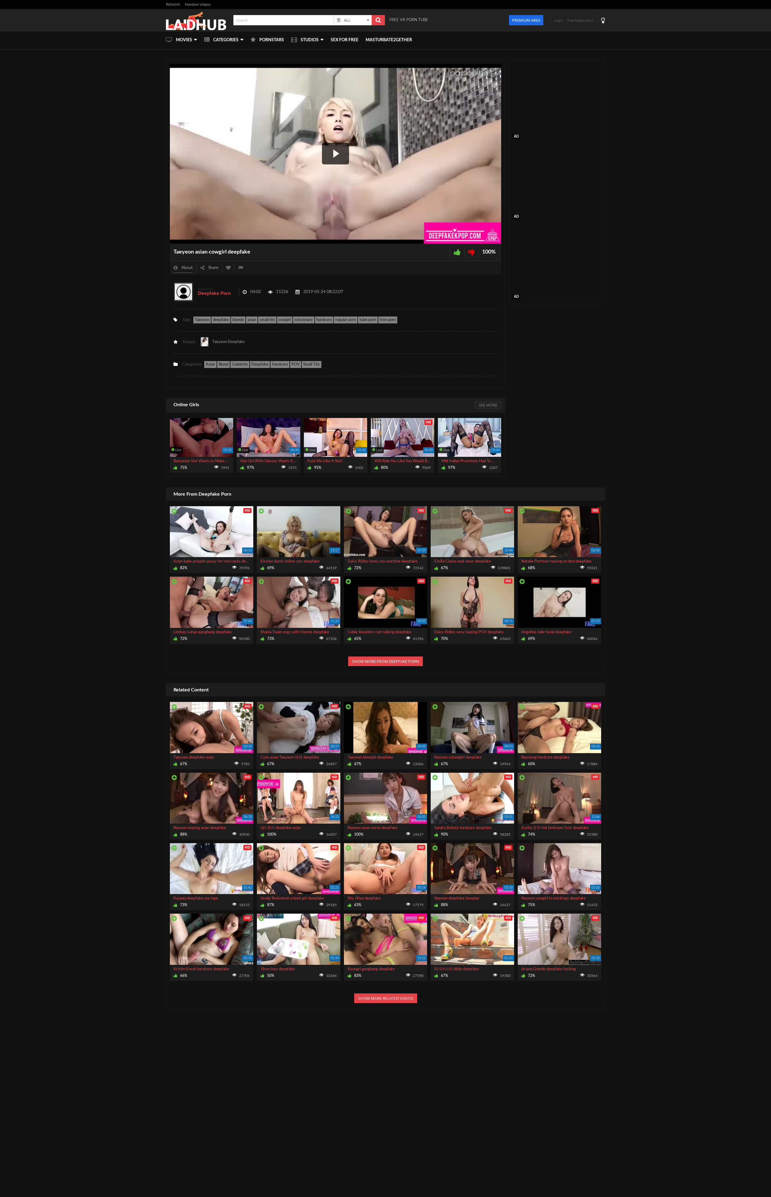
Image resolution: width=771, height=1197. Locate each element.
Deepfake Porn (214, 293)
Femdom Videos (198, 4)
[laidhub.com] (198, 20)
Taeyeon (202, 320)
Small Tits (311, 364)
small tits (267, 320)
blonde (238, 320)
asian (252, 320)
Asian (210, 364)
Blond (223, 364)
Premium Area (526, 20)
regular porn (345, 320)
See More (488, 405)
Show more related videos (385, 998)
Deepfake (259, 364)
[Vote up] (457, 252)
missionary (304, 320)
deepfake (221, 320)
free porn (388, 320)
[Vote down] (471, 252)
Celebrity (240, 364)
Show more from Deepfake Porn (385, 661)
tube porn (368, 320)
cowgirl (285, 320)
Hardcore (280, 364)
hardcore (324, 320)
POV (296, 364)
